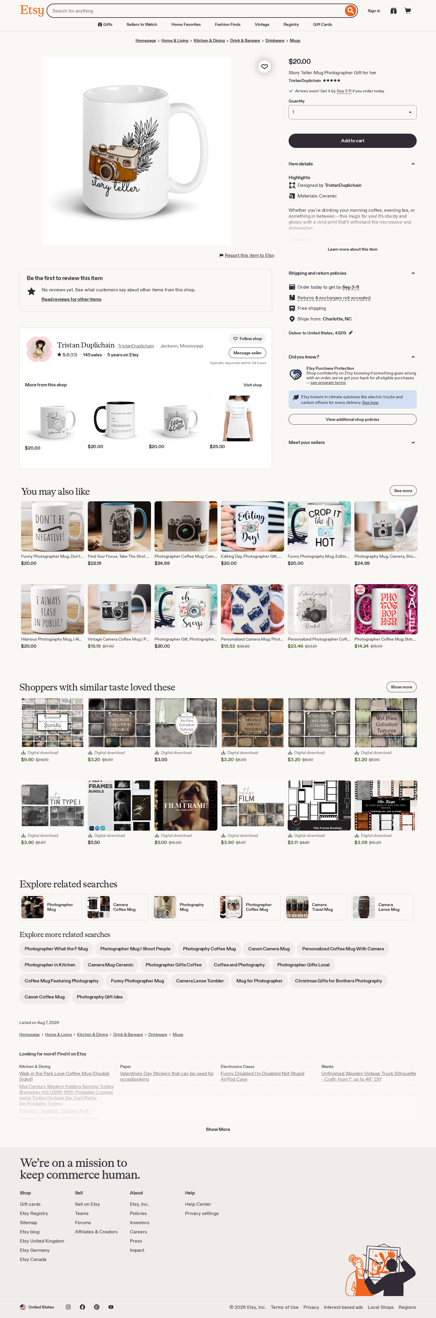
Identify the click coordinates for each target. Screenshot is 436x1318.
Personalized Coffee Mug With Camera (345, 951)
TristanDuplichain (305, 80)
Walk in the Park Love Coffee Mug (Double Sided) (64, 1076)
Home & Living (174, 40)
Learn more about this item (353, 249)
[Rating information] (59, 355)
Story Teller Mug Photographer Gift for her (332, 72)
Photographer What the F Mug (59, 951)
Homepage (146, 40)
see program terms (328, 382)
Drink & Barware (245, 40)
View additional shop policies (352, 419)
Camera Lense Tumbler (202, 983)
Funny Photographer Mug (140, 983)
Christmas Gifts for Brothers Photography (341, 983)
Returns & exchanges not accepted (333, 298)
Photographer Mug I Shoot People (138, 951)
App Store (40, 1279)
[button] (247, 352)
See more (403, 490)
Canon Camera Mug (271, 951)
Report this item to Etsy (249, 255)
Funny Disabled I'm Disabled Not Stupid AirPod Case (262, 1076)
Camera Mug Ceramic (113, 967)
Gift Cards (322, 24)
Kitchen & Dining (209, 40)
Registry (291, 24)
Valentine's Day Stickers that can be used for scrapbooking (167, 1076)
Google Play (85, 1279)
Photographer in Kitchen (53, 967)
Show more (401, 687)
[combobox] (195, 11)
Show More (218, 1129)
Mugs (295, 40)
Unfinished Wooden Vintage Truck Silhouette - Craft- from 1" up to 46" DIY (369, 1076)
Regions (407, 1307)
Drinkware (274, 40)
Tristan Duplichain (85, 345)
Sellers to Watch (142, 24)
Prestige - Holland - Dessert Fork (54, 1111)
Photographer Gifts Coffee (176, 967)
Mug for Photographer (262, 983)
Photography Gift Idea (102, 999)
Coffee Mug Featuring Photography (64, 983)
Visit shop (253, 385)
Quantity (297, 101)
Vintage (262, 24)
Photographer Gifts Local (306, 967)
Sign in (374, 10)
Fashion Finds (228, 24)
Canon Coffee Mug (47, 999)
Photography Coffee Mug (212, 951)
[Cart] (408, 11)
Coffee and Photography (242, 967)
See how (370, 402)
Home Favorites (186, 24)
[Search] (350, 11)
